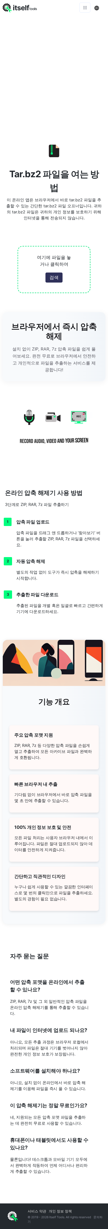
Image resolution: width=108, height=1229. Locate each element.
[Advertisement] (54, 71)
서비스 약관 (37, 1211)
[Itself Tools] (54, 430)
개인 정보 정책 (60, 1211)
